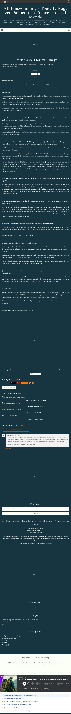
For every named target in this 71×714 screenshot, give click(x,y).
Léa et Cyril (33, 543)
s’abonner (25, 688)
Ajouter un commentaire (16, 429)
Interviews (35, 70)
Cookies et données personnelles (41, 665)
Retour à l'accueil (35, 374)
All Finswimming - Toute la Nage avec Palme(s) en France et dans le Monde (35, 12)
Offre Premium (30, 665)
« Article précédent (7, 370)
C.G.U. (64, 662)
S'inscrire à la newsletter (9, 387)
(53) (5, 645)
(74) (5, 640)
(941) (11, 636)
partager (35, 688)
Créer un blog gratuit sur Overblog (33, 662)
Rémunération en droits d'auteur (18, 665)
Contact (50, 662)
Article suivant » (64, 370)
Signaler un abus (57, 662)
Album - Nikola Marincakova (11, 622)
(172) (9, 638)
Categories (50, 64)
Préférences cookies (54, 665)
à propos (45, 688)
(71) (5, 642)
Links (3, 624)
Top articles (44, 662)
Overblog (46, 658)
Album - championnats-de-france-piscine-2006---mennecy (20, 620)
